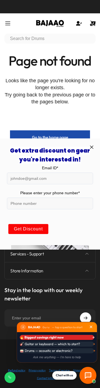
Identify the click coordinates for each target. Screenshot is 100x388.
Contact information (50, 378)
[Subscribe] (85, 318)
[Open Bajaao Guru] (87, 375)
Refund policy (16, 370)
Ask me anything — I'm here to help (57, 357)
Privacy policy (37, 370)
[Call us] (10, 377)
